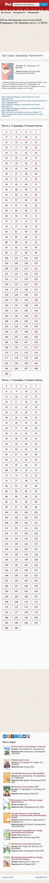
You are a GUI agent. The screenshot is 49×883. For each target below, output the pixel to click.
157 (16, 331)
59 (36, 200)
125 (16, 289)
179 (26, 358)
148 (6, 321)
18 (26, 147)
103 (36, 258)
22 (26, 153)
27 (36, 158)
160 (6, 337)
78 (26, 226)
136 (6, 305)
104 (6, 263)
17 (16, 147)
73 (16, 221)
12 (6, 142)
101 (16, 258)
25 (16, 158)
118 (26, 279)
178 (16, 358)
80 (6, 232)
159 (36, 331)
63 (36, 205)
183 (26, 363)
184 (36, 363)
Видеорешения (33, 12)
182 (16, 363)
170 (16, 347)
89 (16, 242)
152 (6, 326)
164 (6, 596)
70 (26, 216)
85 (16, 237)
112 (6, 274)
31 (36, 163)
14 (26, 142)
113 (16, 274)
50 (26, 189)
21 (16, 153)
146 (26, 316)
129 (16, 295)
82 (26, 232)
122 (26, 284)
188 (36, 368)
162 (26, 337)
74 (26, 221)
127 (36, 289)
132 (6, 300)
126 (26, 289)
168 (36, 342)
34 (26, 168)
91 (36, 242)
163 (36, 337)
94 (26, 247)
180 (36, 358)
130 (26, 295)
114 (26, 274)
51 (36, 189)
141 (16, 310)
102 (26, 258)
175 (26, 353)
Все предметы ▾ (19, 12)
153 (16, 326)
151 (36, 321)
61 (16, 205)
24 (6, 158)
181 (6, 363)
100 (6, 258)
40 (6, 179)
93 (16, 247)
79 (36, 226)
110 (26, 268)
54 (26, 195)
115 (36, 274)
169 (6, 347)
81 (16, 232)
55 (36, 195)
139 (36, 305)
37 (16, 174)
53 (16, 195)
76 (6, 226)
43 (36, 179)
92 (6, 247)
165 (6, 342)
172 (36, 347)
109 (16, 268)
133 (16, 300)
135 (36, 300)
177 (6, 358)
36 (6, 174)
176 (36, 353)
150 (26, 321)
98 (26, 253)
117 (16, 279)
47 (36, 184)
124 (6, 289)
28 (6, 163)
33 (16, 168)
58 (26, 200)
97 (16, 253)
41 (16, 179)
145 (16, 316)
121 (16, 284)
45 (16, 184)
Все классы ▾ (6, 12)
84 (6, 237)
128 (6, 295)
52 (6, 195)
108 (6, 268)
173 (6, 353)
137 (16, 305)
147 (36, 316)
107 (36, 263)
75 (36, 221)
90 (26, 242)
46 (26, 184)
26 (26, 158)
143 (36, 310)
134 (26, 300)
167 (26, 342)
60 (6, 205)
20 (6, 153)
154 (26, 326)
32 (6, 168)
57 (16, 200)
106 (26, 263)
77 (16, 226)
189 (6, 374)
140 (6, 310)
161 (16, 337)
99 (36, 253)
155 (36, 326)
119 (36, 279)
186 (16, 368)
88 (6, 242)
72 (6, 221)
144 (6, 316)
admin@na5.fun (41, 877)
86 (26, 237)
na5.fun (6, 877)
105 (16, 263)
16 (6, 147)
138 (26, 305)
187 (26, 368)
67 (36, 210)
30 (26, 163)
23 (36, 153)
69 (16, 216)
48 (6, 189)
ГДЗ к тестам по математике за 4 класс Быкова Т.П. (22, 112)
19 (36, 147)
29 (16, 163)
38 (26, 174)
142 (26, 310)
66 (26, 210)
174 (16, 353)
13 (16, 142)
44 (6, 184)
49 (16, 189)
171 (26, 347)
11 (36, 137)
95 (36, 247)
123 (36, 284)
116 (6, 279)
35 (36, 168)
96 (6, 253)
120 (6, 284)
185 (6, 368)
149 (16, 321)
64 (6, 210)
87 (36, 237)
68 (6, 216)
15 (36, 142)
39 (36, 174)
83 (36, 232)
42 (26, 179)
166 (16, 342)
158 (26, 331)
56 (6, 200)
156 (6, 331)
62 (26, 205)
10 (26, 137)
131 (36, 295)
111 (36, 268)
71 (36, 216)
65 (16, 210)
